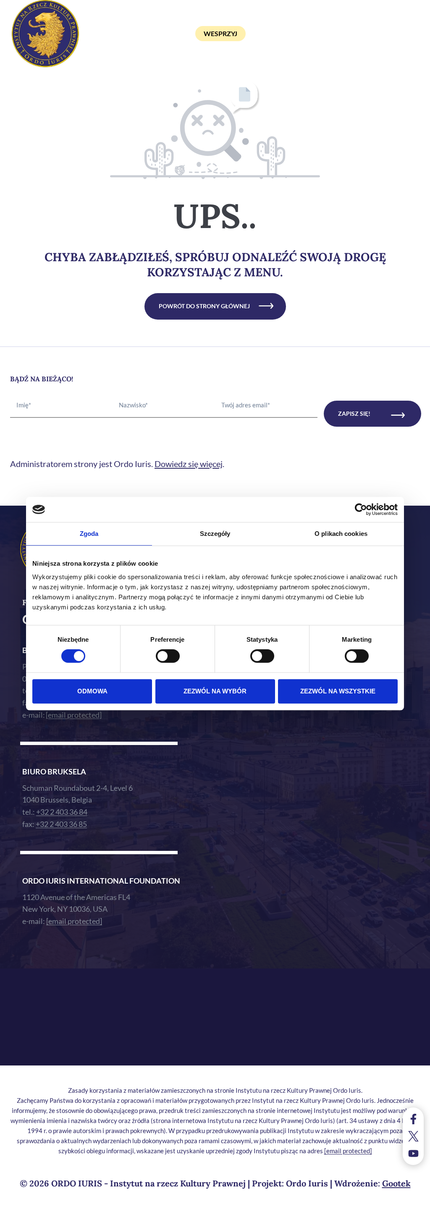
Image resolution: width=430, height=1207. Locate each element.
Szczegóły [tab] (215, 533)
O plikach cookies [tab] (341, 533)
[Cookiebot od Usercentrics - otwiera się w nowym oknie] (361, 509)
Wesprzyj (220, 33)
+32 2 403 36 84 (61, 811)
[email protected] (348, 1151)
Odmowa (92, 691)
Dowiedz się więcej (189, 464)
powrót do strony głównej (204, 306)
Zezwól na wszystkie (337, 691)
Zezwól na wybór (215, 691)
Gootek (396, 1183)
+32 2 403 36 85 (61, 824)
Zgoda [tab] (89, 533)
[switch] (168, 656)
